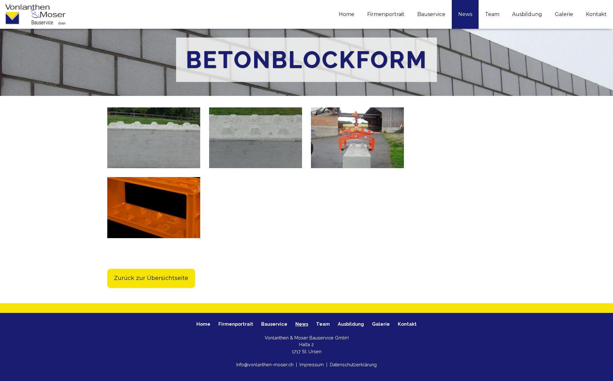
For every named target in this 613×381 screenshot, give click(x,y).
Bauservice (431, 14)
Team (492, 14)
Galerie (564, 14)
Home (346, 14)
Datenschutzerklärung (353, 364)
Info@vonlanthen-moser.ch (265, 364)
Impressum (312, 364)
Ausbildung (527, 14)
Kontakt (596, 14)
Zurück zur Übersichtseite (151, 278)
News (465, 14)
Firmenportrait (386, 14)
